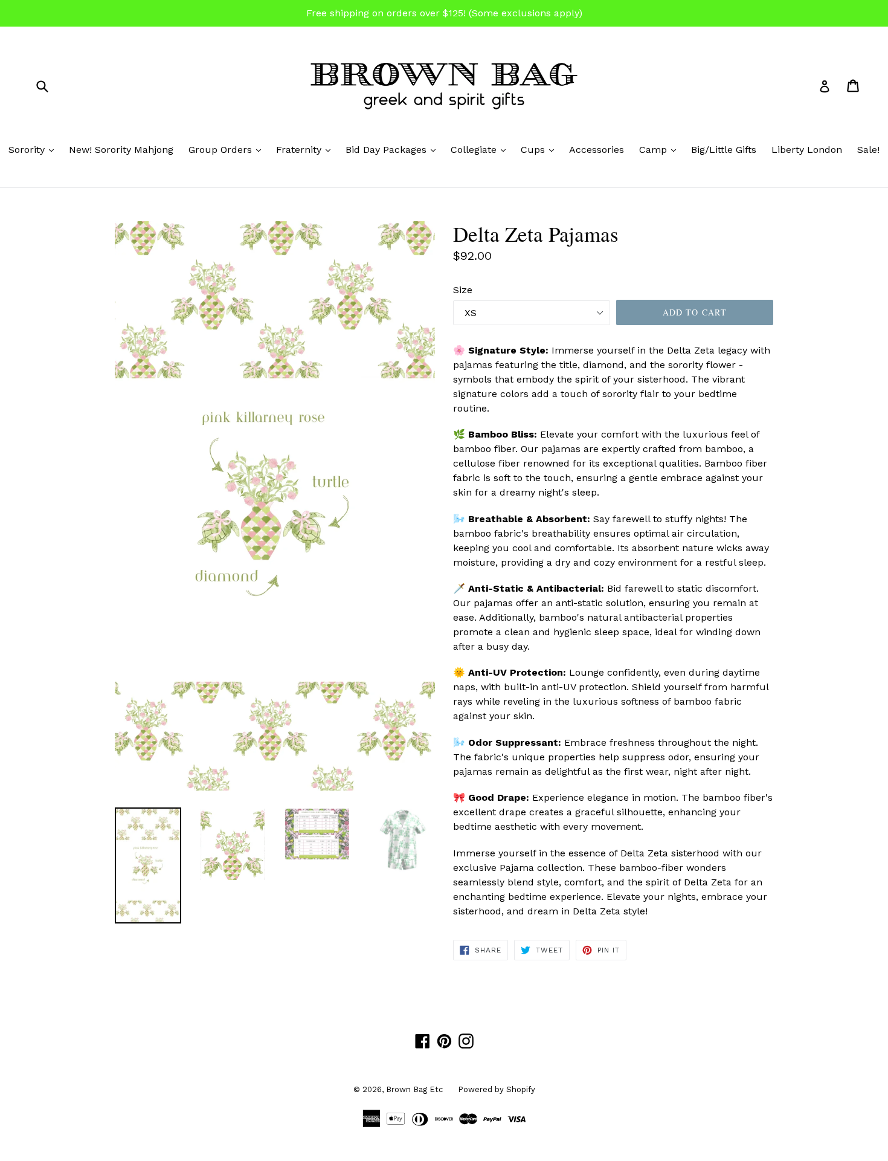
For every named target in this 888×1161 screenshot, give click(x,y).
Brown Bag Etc (414, 1089)
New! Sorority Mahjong (121, 149)
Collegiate (481, 149)
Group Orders (227, 149)
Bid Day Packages (394, 149)
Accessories (596, 149)
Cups (540, 149)
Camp (660, 149)
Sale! (868, 149)
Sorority (34, 149)
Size (462, 290)
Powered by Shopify (496, 1089)
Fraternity (306, 149)
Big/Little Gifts (723, 149)
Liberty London (806, 149)
